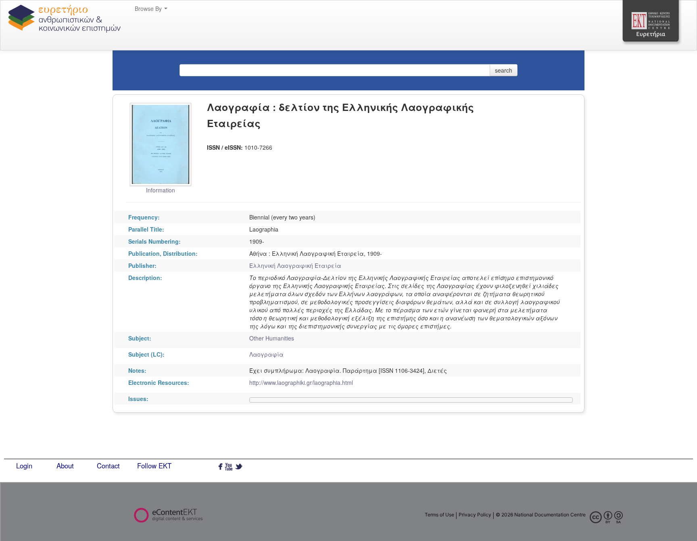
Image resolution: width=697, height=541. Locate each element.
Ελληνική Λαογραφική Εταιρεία (295, 265)
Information (160, 190)
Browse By (149, 8)
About (65, 465)
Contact (108, 465)
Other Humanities (271, 338)
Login (24, 465)
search (503, 70)
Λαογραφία (266, 354)
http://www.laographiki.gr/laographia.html (301, 382)
